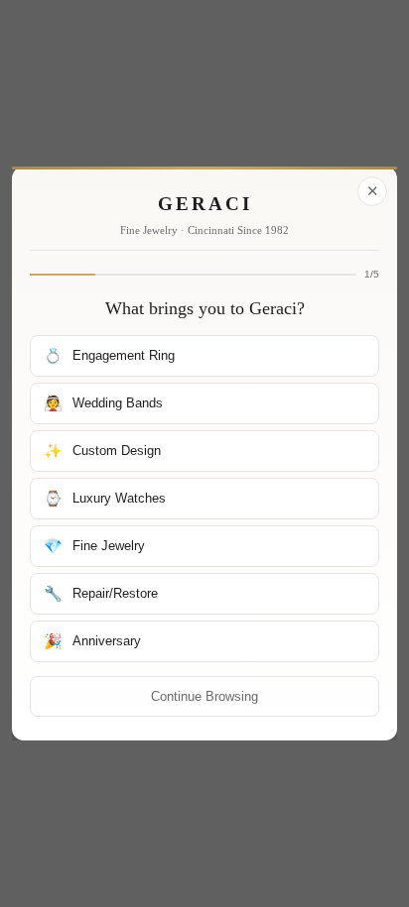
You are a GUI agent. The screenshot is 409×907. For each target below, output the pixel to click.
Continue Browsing (204, 696)
